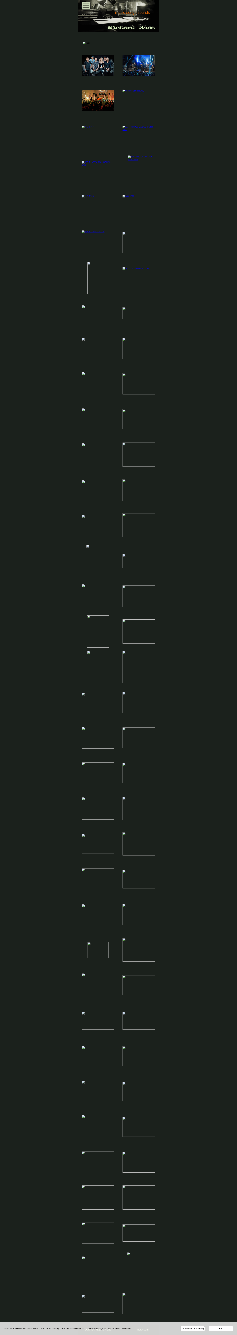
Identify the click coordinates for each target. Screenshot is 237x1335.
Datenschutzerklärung (193, 1328)
